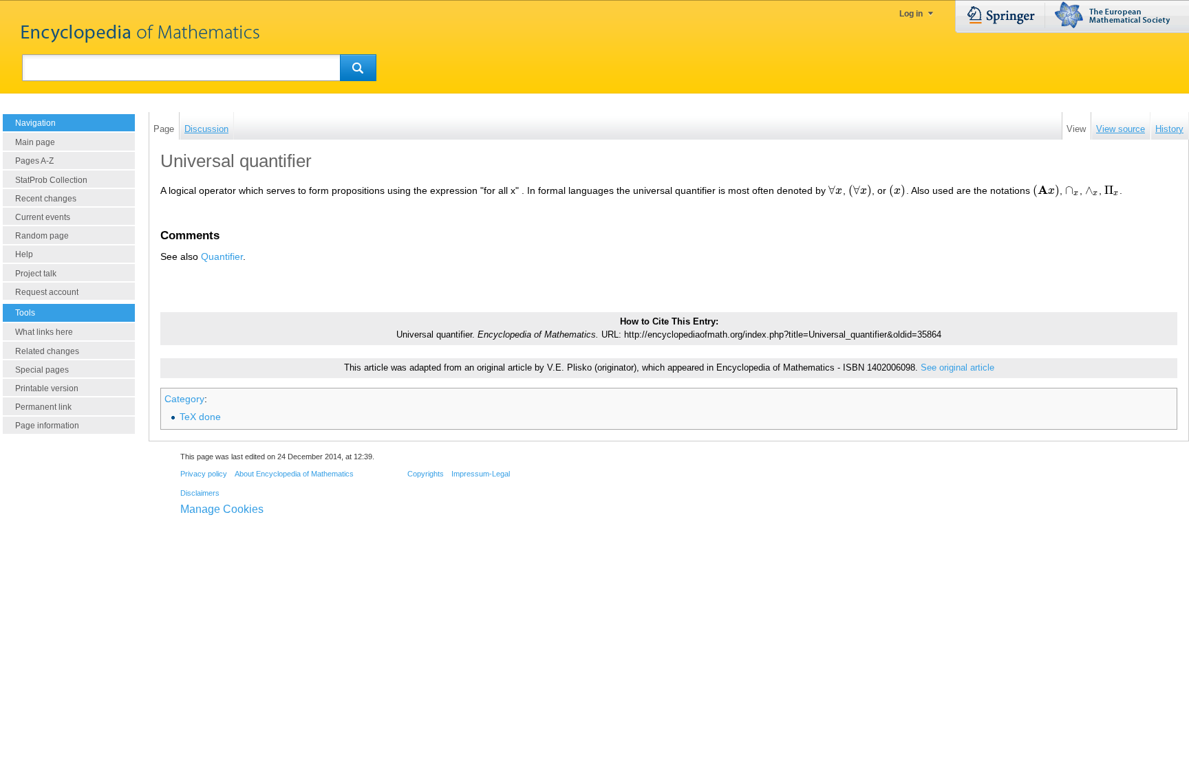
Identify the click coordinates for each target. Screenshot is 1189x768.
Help (24, 254)
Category (184, 398)
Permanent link (43, 407)
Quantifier (222, 256)
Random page (42, 236)
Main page (35, 142)
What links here (44, 332)
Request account (46, 292)
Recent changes (45, 199)
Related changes (47, 351)
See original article (957, 368)
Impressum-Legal (480, 474)
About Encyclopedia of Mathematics (294, 474)
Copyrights (425, 474)
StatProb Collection (51, 180)
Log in (911, 14)
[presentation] (835, 190)
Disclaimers (199, 493)
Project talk (35, 273)
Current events (42, 217)
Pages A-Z (34, 161)
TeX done (200, 416)
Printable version (46, 388)
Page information (47, 425)
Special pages (42, 370)
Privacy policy (203, 474)
